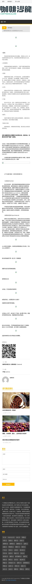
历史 (22, 540)
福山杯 (22, 559)
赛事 (16, 569)
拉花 (10, 553)
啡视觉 (11, 547)
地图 (17, 547)
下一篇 (4, 369)
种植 (5, 563)
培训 (23, 547)
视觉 (23, 566)
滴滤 (5, 559)
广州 (5, 550)
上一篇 (4, 362)
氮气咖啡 (18, 556)
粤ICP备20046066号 (11, 580)
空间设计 (12, 563)
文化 (22, 553)
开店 (10, 550)
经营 (19, 563)
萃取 (5, 566)
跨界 (27, 569)
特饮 (10, 559)
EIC (4, 537)
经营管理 (26, 563)
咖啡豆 (12, 543)
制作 (16, 540)
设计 (5, 569)
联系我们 (10, 1)
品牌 (25, 543)
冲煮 (23, 537)
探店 (16, 553)
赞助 (22, 569)
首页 (3, 1)
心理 (16, 550)
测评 (25, 556)
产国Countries (6, 372)
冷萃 (5, 540)
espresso (11, 537)
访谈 (10, 569)
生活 (16, 559)
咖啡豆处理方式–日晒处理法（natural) (12, 364)
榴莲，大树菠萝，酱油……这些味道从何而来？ (14, 433)
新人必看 (17, 1)
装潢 (11, 566)
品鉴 (5, 547)
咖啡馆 (19, 543)
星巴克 (5, 556)
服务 (11, 556)
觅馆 (17, 566)
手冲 (5, 553)
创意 (10, 540)
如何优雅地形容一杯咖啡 (9, 410)
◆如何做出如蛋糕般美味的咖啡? (11, 440)
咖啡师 (5, 543)
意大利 (22, 550)
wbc (18, 537)
